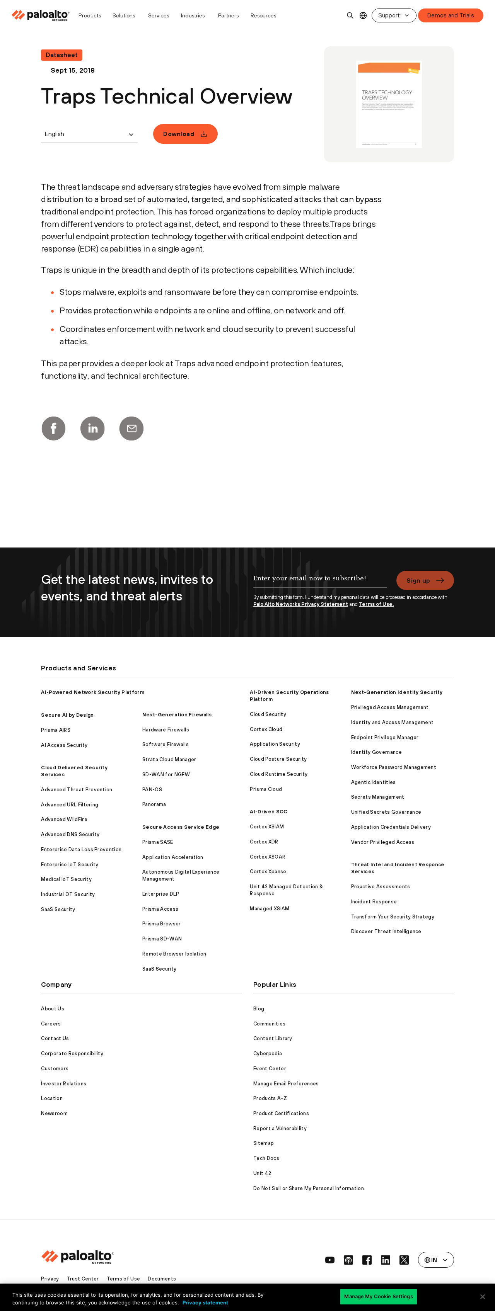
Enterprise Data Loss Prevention (81, 849)
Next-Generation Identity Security (397, 692)
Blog (258, 1009)
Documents (162, 1279)
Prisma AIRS (55, 730)
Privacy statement (205, 1302)
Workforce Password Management (393, 767)
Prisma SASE (157, 842)
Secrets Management (378, 797)
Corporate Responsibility (72, 1053)
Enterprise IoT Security (69, 864)
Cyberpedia (267, 1053)
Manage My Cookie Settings (378, 1296)
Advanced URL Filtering (69, 805)
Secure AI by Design (67, 715)
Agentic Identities (373, 782)
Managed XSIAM (269, 908)
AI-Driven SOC (268, 811)
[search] (350, 15)
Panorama (154, 804)
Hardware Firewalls (165, 730)
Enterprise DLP (160, 894)
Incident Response (374, 902)
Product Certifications (281, 1113)
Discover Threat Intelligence (386, 931)
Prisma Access (160, 909)
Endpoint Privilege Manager (384, 737)
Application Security (275, 744)
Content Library (272, 1038)
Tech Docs (266, 1158)
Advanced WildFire (64, 819)
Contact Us (55, 1038)
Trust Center (83, 1279)
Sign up (418, 580)
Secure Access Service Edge (180, 827)
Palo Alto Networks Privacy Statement (300, 604)
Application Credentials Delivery (391, 827)
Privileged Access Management (390, 707)
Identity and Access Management (392, 722)
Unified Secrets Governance (386, 812)
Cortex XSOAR (267, 857)
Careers (51, 1024)
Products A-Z (270, 1098)
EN (363, 15)
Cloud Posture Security (278, 759)
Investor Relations (63, 1084)
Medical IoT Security (66, 879)
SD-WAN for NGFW (166, 774)
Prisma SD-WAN (162, 939)
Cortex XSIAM (267, 827)
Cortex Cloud (266, 729)
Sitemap (263, 1143)
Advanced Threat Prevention (76, 789)
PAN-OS (152, 789)
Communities (269, 1024)
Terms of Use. (376, 604)
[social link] (330, 1260)
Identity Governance (376, 752)
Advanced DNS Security (70, 834)
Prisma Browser (161, 924)
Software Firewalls (165, 744)
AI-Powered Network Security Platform (92, 692)
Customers (54, 1068)
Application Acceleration (172, 857)
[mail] (131, 428)
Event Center (269, 1068)
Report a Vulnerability (280, 1128)
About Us (52, 1009)
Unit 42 (262, 1173)
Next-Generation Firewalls (177, 715)
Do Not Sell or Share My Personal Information (308, 1188)
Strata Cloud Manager (169, 759)
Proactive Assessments (380, 886)
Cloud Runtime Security (278, 774)
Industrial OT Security (68, 894)
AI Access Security (64, 745)
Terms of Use (123, 1279)
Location (52, 1098)
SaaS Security (58, 909)
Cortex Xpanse (268, 871)
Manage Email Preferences (286, 1084)
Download (178, 133)
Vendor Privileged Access (383, 842)
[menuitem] (43, 15)
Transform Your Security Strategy (392, 917)
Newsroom (54, 1113)
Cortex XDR (264, 842)
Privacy (50, 1279)
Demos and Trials (450, 15)
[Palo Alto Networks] (41, 15)
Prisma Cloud (266, 789)
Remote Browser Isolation (174, 954)
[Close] (482, 1296)
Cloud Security (268, 714)
